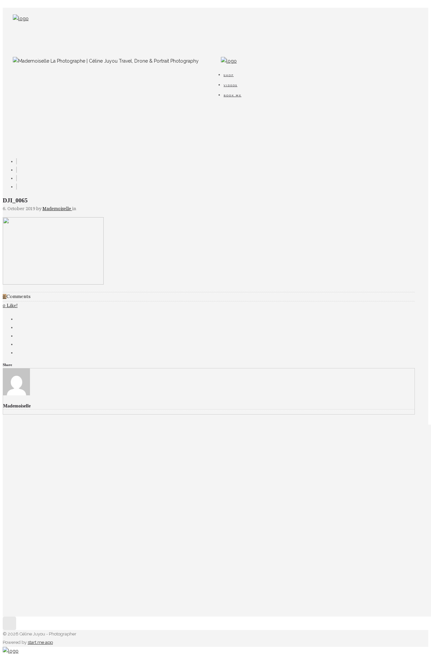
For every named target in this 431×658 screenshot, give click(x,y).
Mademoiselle (57, 208)
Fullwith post (68, 499)
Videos (230, 85)
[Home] (21, 18)
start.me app (40, 642)
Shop (229, 75)
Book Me (232, 95)
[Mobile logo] (11, 651)
